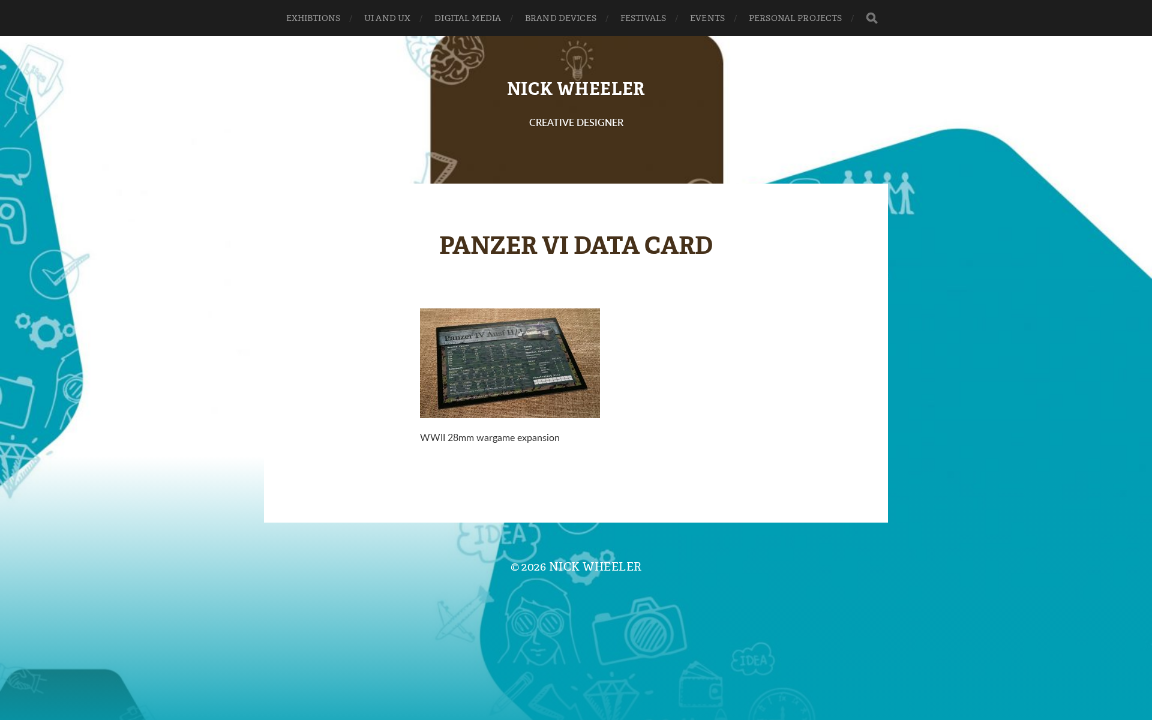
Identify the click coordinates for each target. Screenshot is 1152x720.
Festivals (643, 18)
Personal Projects (795, 18)
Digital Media (467, 18)
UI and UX (387, 18)
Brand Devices (560, 18)
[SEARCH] (872, 18)
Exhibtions (313, 18)
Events (707, 18)
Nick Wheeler (576, 89)
